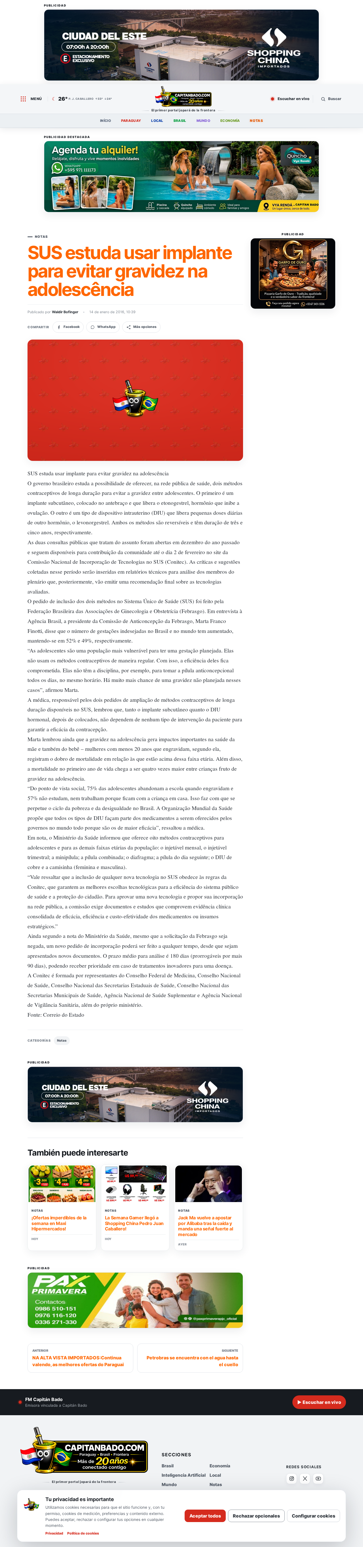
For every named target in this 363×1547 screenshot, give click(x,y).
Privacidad (54, 1533)
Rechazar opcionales (256, 1516)
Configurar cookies (313, 1516)
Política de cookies (83, 1533)
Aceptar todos (205, 1516)
